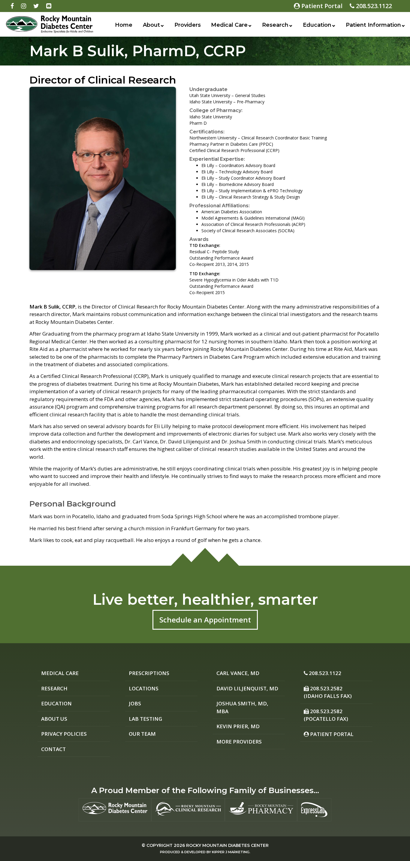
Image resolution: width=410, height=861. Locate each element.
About (151, 25)
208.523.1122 (373, 6)
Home (123, 25)
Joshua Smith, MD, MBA (242, 707)
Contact (53, 749)
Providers (187, 25)
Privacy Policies (64, 733)
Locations (143, 688)
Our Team (142, 733)
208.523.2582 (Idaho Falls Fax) (328, 692)
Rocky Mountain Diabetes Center (227, 845)
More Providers (239, 741)
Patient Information (373, 25)
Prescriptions (149, 673)
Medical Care (229, 25)
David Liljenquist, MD (247, 688)
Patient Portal (321, 6)
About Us (54, 718)
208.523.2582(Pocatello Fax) (326, 715)
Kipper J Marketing (230, 852)
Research (275, 25)
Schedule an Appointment (205, 620)
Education (317, 25)
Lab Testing (145, 718)
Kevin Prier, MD (238, 726)
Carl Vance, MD (237, 673)
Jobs (135, 703)
